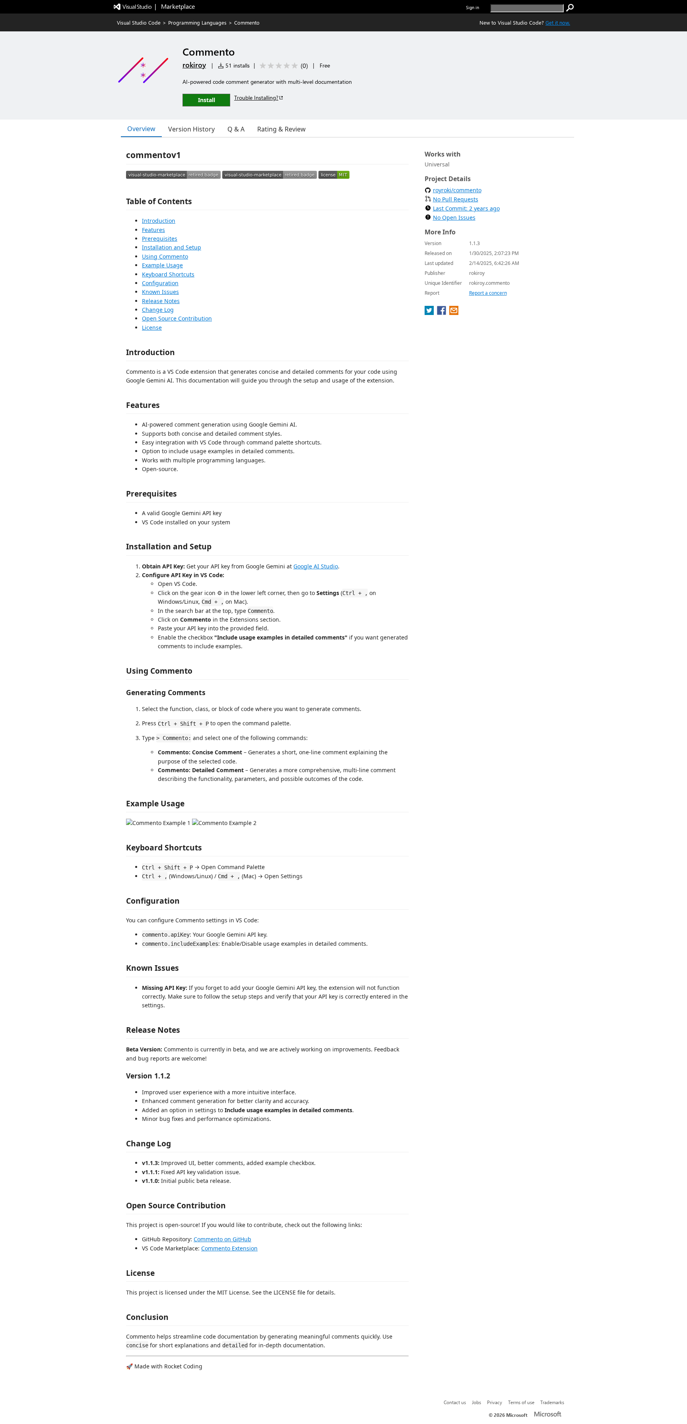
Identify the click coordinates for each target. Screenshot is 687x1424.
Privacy (494, 1402)
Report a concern (488, 293)
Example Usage (162, 265)
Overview (141, 128)
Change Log (158, 309)
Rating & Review (281, 129)
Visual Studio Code (139, 22)
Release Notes (161, 301)
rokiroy (194, 65)
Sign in (472, 7)
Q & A (236, 129)
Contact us (455, 1402)
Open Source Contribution (177, 318)
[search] (570, 8)
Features (153, 230)
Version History (191, 129)
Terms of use (521, 1402)
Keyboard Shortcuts (168, 274)
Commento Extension (229, 1248)
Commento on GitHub (222, 1239)
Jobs (476, 1402)
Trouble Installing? (256, 97)
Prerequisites (159, 238)
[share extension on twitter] (430, 312)
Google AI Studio (315, 566)
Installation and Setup (171, 247)
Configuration (160, 283)
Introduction (158, 220)
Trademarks (552, 1402)
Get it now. (557, 22)
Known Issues (160, 292)
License (152, 327)
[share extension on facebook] (442, 312)
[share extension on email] (453, 312)
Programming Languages (197, 22)
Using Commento (165, 256)
